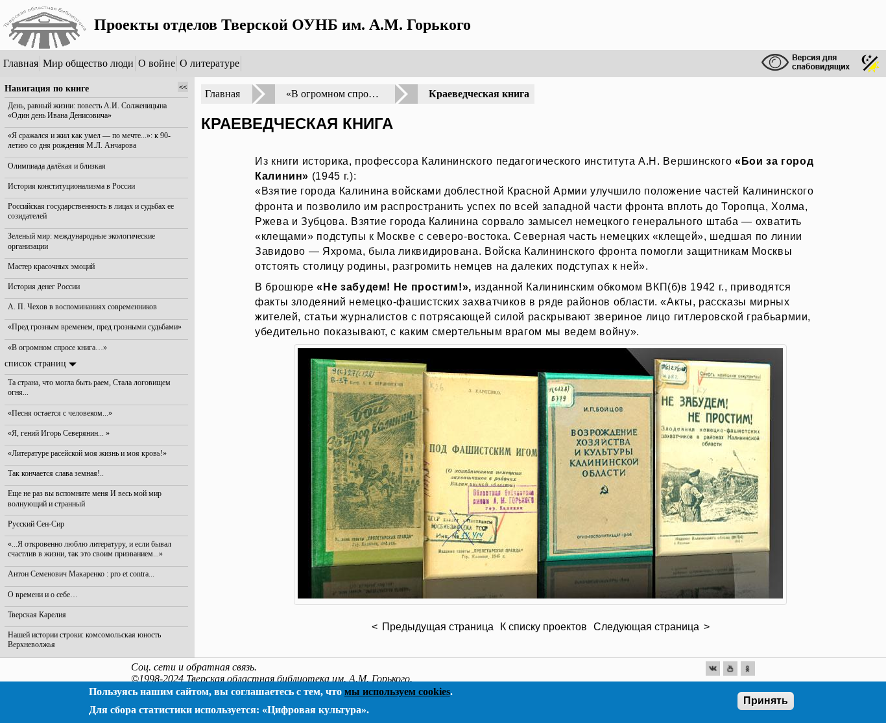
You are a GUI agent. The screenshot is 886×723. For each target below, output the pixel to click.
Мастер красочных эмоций (51, 266)
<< (183, 87)
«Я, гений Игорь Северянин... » (59, 433)
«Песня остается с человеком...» (60, 412)
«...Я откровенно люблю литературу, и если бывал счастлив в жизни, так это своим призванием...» (89, 548)
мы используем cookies (397, 691)
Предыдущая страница (438, 626)
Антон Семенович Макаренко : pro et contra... (81, 573)
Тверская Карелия (37, 614)
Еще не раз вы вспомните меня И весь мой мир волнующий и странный (85, 498)
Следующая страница (646, 626)
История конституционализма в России (71, 185)
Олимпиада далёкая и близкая (57, 165)
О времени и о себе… (43, 594)
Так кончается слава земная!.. (56, 473)
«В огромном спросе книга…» (57, 346)
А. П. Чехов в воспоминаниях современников (82, 306)
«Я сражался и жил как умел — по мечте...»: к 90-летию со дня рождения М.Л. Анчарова (89, 140)
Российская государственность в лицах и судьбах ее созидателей (91, 211)
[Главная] (45, 25)
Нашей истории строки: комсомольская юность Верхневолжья (84, 639)
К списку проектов (543, 626)
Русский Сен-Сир (36, 523)
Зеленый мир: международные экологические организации (81, 240)
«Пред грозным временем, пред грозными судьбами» (95, 326)
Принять (765, 700)
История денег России (44, 286)
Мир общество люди (88, 63)
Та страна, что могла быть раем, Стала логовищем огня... (89, 387)
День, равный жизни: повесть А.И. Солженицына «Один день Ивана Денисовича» (87, 110)
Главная (20, 63)
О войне (156, 63)
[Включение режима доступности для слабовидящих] (807, 64)
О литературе (209, 63)
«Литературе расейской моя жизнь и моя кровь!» (87, 453)
